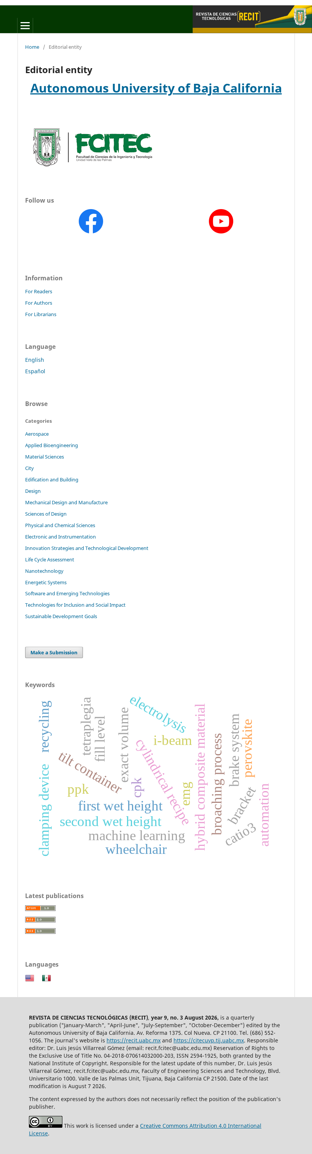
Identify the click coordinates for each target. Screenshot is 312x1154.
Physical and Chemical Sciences (60, 525)
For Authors (38, 302)
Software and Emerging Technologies (67, 593)
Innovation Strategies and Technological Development (86, 548)
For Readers (38, 291)
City (29, 468)
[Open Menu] (25, 25)
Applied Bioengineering (51, 445)
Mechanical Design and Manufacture (66, 502)
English (34, 359)
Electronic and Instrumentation (60, 536)
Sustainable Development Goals (61, 616)
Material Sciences (44, 456)
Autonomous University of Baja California (156, 88)
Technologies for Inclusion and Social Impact (75, 604)
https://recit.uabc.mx (134, 1040)
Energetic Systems (46, 582)
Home (32, 46)
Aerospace (37, 433)
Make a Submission (54, 652)
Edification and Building (51, 479)
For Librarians (40, 314)
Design (33, 490)
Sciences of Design (46, 513)
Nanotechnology (44, 570)
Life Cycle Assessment (49, 559)
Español (35, 371)
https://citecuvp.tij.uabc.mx (209, 1040)
